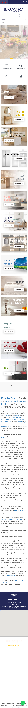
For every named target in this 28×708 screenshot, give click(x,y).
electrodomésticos (6, 427)
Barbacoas (12, 673)
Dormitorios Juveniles (13, 683)
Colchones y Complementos (23, 684)
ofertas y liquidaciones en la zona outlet (12, 519)
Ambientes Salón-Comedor (13, 679)
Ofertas (2, 667)
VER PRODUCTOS (9, 97)
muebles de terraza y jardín (13, 423)
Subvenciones (4, 679)
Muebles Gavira (9, 398)
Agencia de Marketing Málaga (16, 693)
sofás (7, 415)
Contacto (3, 677)
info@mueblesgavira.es (16, 707)
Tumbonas (12, 676)
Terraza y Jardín (13, 670)
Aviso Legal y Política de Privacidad (14, 692)
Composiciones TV (23, 663)
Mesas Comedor (23, 667)
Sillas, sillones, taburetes (23, 674)
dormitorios (15, 419)
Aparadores (22, 660)
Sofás (21, 681)
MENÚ (3, 23)
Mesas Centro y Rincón (23, 670)
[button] (14, 622)
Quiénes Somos (4, 674)
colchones (20, 421)
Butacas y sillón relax (23, 678)
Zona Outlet (3, 669)
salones (17, 415)
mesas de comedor (18, 417)
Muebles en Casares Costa (13, 403)
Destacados (14, 385)
